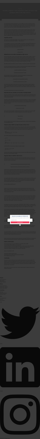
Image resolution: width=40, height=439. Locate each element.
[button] (20, 216)
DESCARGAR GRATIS (20, 222)
